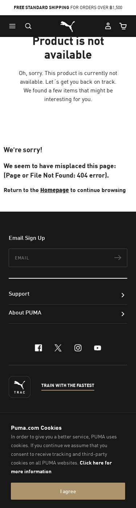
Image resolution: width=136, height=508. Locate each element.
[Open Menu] (14, 26)
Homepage (54, 189)
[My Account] (108, 26)
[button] (14, 26)
